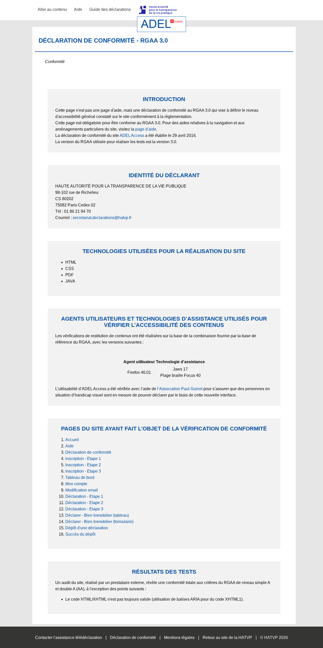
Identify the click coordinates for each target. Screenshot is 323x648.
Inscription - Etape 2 (83, 465)
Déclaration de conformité (88, 452)
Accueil (72, 440)
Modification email (81, 490)
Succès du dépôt (80, 534)
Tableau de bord (79, 477)
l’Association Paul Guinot (179, 389)
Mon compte (76, 484)
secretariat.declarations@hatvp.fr (102, 217)
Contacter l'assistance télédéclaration (68, 637)
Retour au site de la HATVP (227, 637)
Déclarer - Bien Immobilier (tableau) (97, 515)
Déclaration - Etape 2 (84, 503)
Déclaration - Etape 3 (84, 509)
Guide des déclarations (110, 9)
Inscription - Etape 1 (83, 458)
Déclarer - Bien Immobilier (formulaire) (99, 521)
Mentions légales (179, 637)
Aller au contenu (52, 9)
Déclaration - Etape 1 (84, 496)
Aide (78, 9)
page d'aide (145, 129)
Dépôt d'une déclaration (86, 528)
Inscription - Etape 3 (83, 471)
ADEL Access (132, 135)
